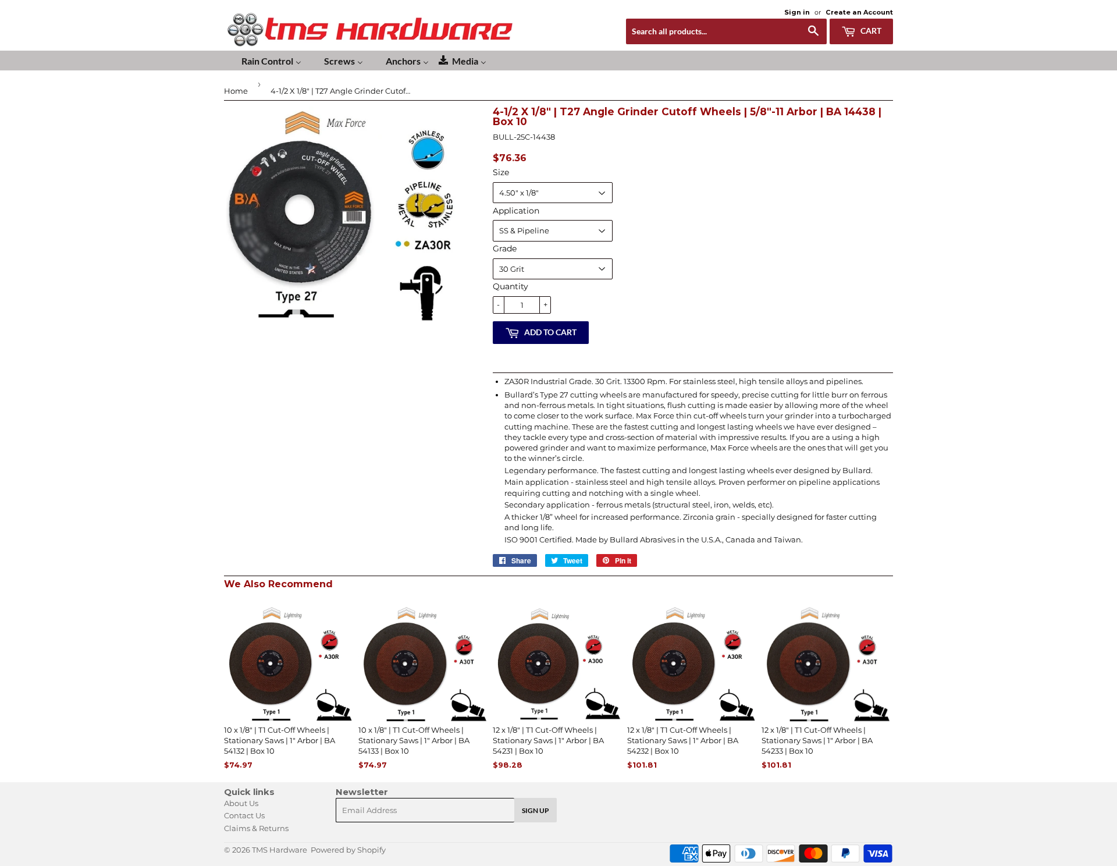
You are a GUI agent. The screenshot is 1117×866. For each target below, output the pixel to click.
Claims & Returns (256, 828)
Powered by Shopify (348, 849)
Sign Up (535, 810)
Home (236, 90)
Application (516, 210)
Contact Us (244, 815)
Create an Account (859, 12)
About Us (241, 803)
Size (501, 172)
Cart (870, 31)
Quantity (510, 286)
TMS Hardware (279, 849)
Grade (505, 248)
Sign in (797, 12)
